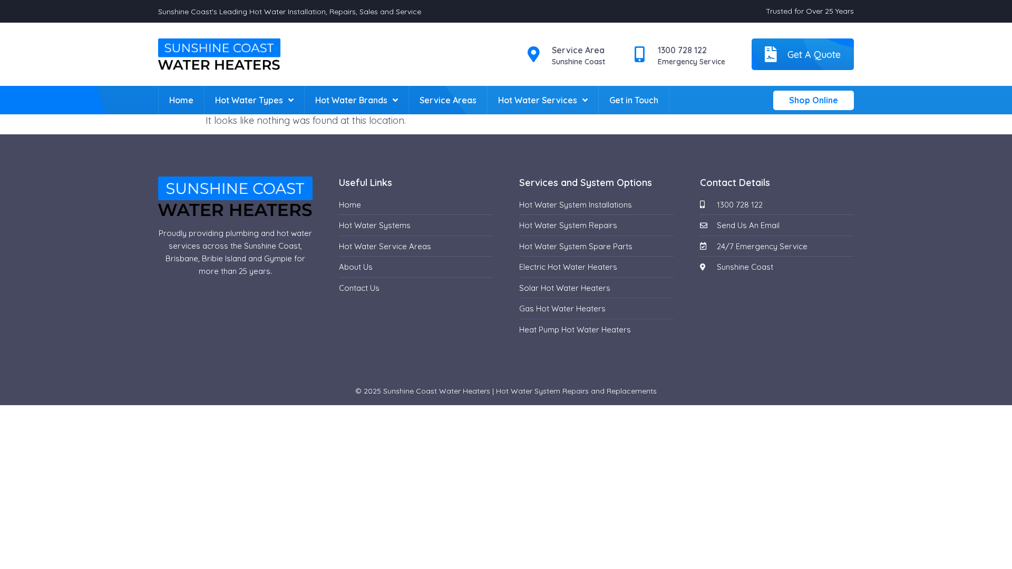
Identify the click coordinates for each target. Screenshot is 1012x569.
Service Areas (448, 100)
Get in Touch (633, 100)
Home (181, 100)
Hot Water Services (537, 100)
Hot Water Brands (351, 100)
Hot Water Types (249, 100)
